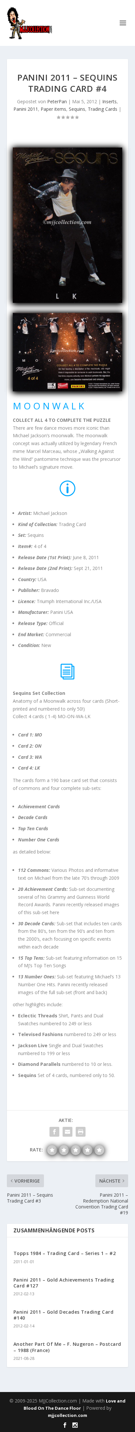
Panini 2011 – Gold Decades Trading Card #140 (63, 1315)
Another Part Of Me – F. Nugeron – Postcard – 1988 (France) (67, 1347)
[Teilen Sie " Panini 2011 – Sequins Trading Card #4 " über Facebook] (54, 1131)
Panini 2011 (25, 109)
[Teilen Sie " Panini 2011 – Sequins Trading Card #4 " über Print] (80, 1131)
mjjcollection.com (67, 1415)
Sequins (77, 109)
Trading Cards (102, 109)
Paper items (53, 109)
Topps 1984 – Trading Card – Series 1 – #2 (64, 1253)
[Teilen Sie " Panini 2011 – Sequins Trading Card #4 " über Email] (67, 1131)
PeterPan (57, 101)
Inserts (109, 101)
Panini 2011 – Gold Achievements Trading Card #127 (63, 1283)
